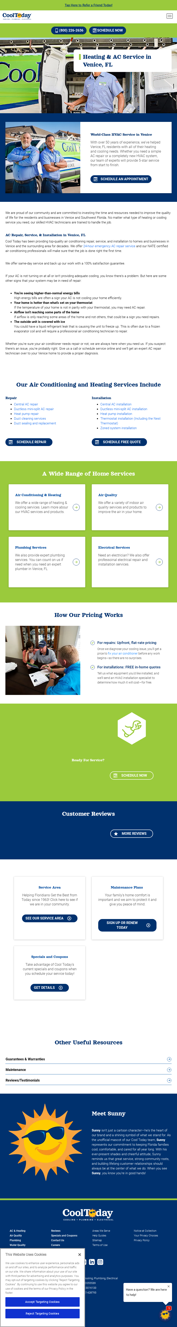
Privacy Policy (142, 1240)
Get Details (44, 988)
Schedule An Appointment (124, 179)
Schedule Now (110, 30)
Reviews (55, 1230)
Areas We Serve (101, 1230)
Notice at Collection (145, 1230)
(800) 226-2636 (71, 30)
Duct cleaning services (30, 419)
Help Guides (99, 1235)
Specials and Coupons (64, 1235)
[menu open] (170, 16)
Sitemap (97, 1240)
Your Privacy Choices (146, 1235)
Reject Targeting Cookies (42, 1313)
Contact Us (57, 1240)
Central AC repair (26, 404)
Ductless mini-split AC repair (34, 409)
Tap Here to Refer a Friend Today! (88, 5)
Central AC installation (115, 404)
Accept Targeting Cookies (42, 1301)
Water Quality (17, 1245)
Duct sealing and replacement (35, 423)
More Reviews (134, 834)
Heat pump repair (26, 414)
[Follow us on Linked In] (92, 1262)
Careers (55, 1245)
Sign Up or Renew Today (122, 925)
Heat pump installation (116, 414)
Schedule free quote (122, 442)
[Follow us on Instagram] (100, 1262)
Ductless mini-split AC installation (123, 409)
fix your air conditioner (123, 653)
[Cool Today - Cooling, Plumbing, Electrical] (17, 16)
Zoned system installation (118, 428)
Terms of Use (99, 1245)
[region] (42, 1287)
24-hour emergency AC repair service (109, 246)
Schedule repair (31, 442)
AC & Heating (17, 1230)
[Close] (79, 1254)
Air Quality (16, 1235)
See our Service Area (44, 918)
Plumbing (15, 1240)
